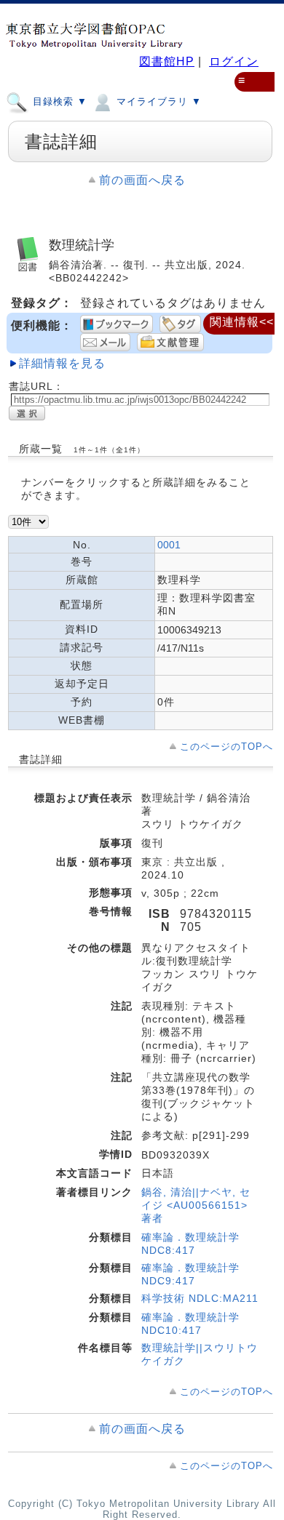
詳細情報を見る (62, 363)
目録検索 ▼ (58, 101)
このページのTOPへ (226, 746)
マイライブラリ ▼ (157, 101)
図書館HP (166, 61)
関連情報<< (242, 322)
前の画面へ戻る (142, 180)
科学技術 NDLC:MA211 (200, 1298)
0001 (169, 545)
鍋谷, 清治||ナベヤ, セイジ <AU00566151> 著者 (196, 1205)
